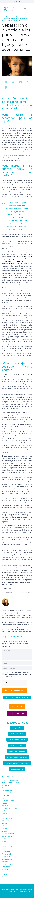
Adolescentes (6, 821)
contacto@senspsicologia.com (17, 889)
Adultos (4, 823)
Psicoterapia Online (8, 854)
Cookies (11, 891)
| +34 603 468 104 (24, 891)
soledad (4, 872)
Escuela (4, 831)
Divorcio (4, 828)
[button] (29, 8)
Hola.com (5, 862)
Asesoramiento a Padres (9, 808)
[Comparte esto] (5, 81)
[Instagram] (17, 1)
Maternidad (5, 795)
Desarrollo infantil (7, 816)
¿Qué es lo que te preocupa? (11, 780)
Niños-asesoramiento (8, 826)
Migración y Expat (7, 798)
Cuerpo (4, 813)
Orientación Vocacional (9, 800)
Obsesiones (5, 844)
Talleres (4, 874)
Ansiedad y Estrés (7, 788)
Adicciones (5, 805)
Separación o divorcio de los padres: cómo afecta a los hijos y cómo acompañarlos (16, 37)
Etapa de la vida (7, 818)
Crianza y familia (7, 790)
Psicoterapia (6, 851)
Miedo (4, 839)
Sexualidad (5, 785)
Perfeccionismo (7, 846)
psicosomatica (6, 849)
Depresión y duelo (7, 793)
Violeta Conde (6, 608)
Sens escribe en (7, 859)
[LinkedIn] (19, 1)
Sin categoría (6, 867)
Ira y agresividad (7, 836)
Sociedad (5, 869)
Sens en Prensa (7, 856)
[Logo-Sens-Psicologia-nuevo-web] (8, 8)
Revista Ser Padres (8, 864)
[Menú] (25, 9)
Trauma (4, 803)
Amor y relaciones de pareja (10, 783)
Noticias (4, 841)
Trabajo (4, 877)
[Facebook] (14, 1)
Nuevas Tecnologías (8, 834)
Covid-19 (4, 811)
